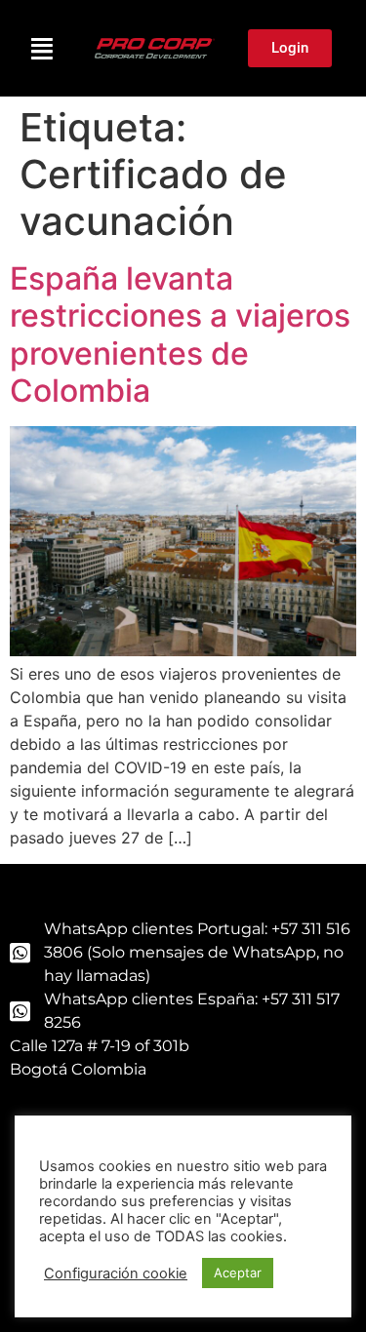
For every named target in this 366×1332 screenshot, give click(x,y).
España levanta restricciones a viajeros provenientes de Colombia (180, 334)
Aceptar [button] (238, 1272)
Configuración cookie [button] (115, 1273)
